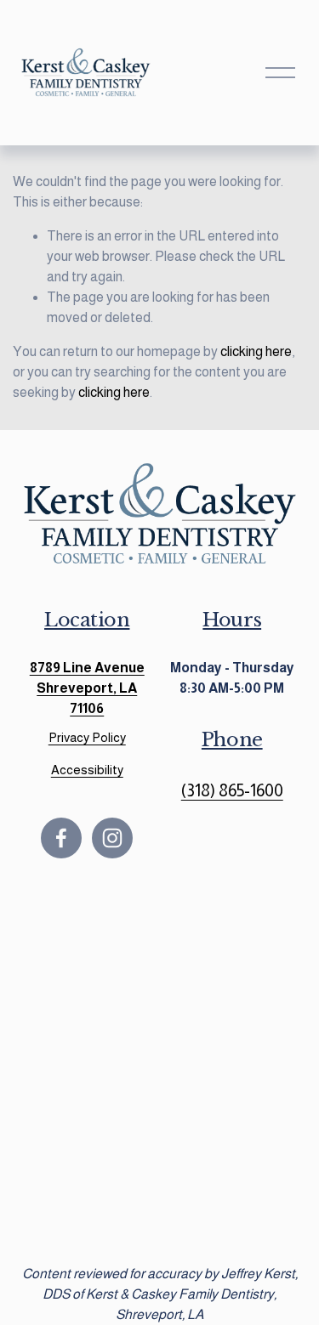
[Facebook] (61, 838)
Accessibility (87, 769)
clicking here (256, 351)
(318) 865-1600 (232, 790)
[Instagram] (112, 838)
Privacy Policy (87, 737)
